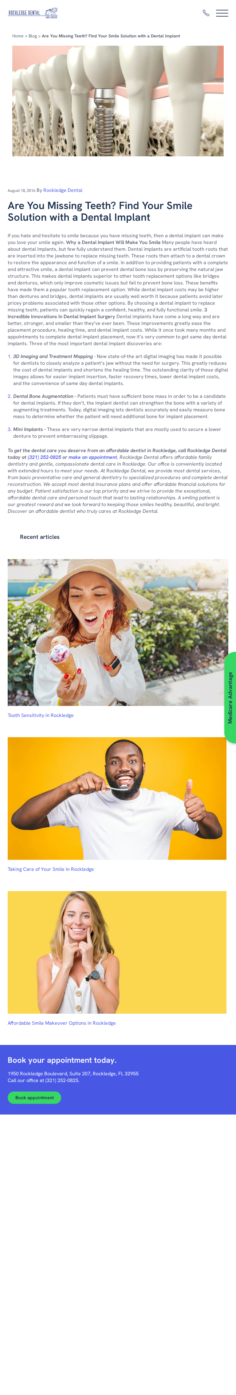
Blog (33, 36)
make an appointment (93, 457)
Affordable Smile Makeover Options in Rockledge (62, 1023)
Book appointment (34, 1098)
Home (18, 36)
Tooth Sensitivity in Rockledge (41, 715)
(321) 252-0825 (44, 457)
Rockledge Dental (62, 190)
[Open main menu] (222, 13)
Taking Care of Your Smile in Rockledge (51, 869)
